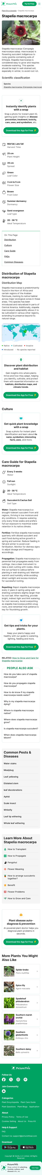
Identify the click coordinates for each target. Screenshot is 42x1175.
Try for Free (29, 4)
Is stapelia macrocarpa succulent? (21, 728)
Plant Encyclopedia (9, 11)
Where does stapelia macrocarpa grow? (20, 720)
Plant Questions (9, 1106)
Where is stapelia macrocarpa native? (19, 711)
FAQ (3, 1131)
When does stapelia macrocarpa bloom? (20, 736)
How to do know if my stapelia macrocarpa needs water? (19, 693)
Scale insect (10, 803)
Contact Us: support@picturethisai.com (19, 1136)
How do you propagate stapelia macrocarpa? (19, 684)
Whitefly (8, 810)
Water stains (10, 763)
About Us (22, 1121)
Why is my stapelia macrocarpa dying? (19, 702)
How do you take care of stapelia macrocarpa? (20, 675)
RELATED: (20, 659)
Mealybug (9, 770)
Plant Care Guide (28, 1102)
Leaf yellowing (11, 777)
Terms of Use (22, 1117)
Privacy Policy (8, 1117)
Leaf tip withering (12, 816)
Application (34, 1106)
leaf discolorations (13, 790)
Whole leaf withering (14, 823)
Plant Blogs (22, 1106)
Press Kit (32, 1121)
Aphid (7, 796)
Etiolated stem (11, 783)
